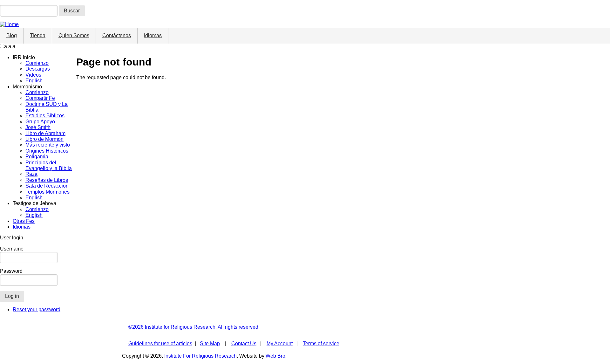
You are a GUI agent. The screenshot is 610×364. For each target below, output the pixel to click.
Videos (33, 75)
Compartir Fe (40, 98)
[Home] (9, 24)
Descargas (37, 69)
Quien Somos (73, 35)
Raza (31, 174)
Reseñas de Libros (46, 180)
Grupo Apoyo (40, 121)
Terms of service (321, 343)
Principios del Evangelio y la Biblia (48, 165)
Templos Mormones (47, 192)
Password (11, 271)
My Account (280, 343)
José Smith (38, 127)
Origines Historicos (46, 151)
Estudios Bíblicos (44, 115)
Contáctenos (116, 35)
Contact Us (243, 343)
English (34, 80)
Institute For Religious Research (200, 356)
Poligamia (36, 156)
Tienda (37, 35)
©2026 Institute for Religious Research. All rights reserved (193, 327)
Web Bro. (276, 356)
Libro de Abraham (45, 133)
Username (12, 248)
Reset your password (36, 309)
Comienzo (37, 63)
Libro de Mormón (44, 139)
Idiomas (153, 35)
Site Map (210, 343)
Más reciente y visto (47, 145)
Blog (11, 35)
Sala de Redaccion (47, 186)
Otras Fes (24, 221)
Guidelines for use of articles (160, 343)
